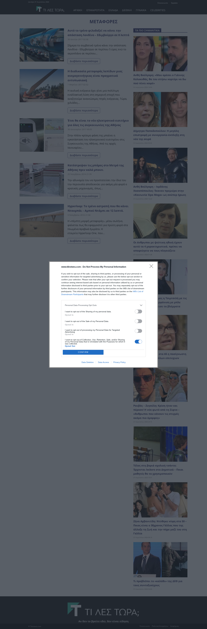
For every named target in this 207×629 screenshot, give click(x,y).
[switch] (138, 311)
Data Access (103, 362)
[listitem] (103, 305)
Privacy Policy (119, 362)
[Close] (152, 267)
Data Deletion (88, 362)
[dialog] (103, 315)
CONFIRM (83, 352)
